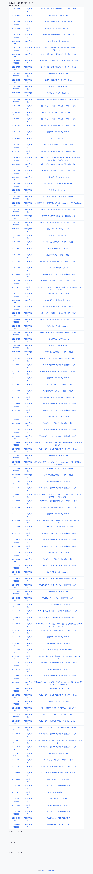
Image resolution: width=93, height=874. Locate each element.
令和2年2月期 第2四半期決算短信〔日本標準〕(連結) (58, 365)
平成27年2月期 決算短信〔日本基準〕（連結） (58, 559)
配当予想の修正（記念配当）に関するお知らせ (58, 391)
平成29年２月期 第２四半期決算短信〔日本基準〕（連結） (58, 501)
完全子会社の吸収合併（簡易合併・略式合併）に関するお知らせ (58, 99)
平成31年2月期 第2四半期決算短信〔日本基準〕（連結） (58, 404)
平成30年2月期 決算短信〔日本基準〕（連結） (58, 423)
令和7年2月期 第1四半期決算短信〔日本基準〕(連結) (58, 125)
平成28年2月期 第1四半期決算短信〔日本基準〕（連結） (58, 546)
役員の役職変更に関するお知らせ (58, 689)
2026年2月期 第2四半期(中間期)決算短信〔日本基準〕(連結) (58, 61)
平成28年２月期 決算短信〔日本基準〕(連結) (58, 527)
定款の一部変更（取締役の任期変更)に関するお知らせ (58, 708)
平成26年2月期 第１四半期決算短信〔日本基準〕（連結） (58, 630)
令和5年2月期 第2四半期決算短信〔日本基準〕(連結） (58, 216)
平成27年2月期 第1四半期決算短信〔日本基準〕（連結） (58, 585)
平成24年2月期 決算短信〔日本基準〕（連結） (58, 714)
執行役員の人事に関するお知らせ (58, 41)
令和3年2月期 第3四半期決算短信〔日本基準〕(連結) (58, 313)
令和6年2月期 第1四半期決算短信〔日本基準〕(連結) (58, 171)
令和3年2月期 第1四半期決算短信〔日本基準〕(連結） (58, 332)
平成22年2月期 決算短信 (58, 799)
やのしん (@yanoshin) (48, 871)
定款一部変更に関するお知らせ (58, 268)
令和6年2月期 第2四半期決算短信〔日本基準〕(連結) (58, 164)
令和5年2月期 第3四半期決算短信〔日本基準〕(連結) (58, 209)
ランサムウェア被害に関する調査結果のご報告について (58, 112)
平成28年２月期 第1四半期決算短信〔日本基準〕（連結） (58, 507)
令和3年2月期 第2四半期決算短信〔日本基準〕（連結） (58, 319)
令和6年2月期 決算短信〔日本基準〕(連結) (58, 145)
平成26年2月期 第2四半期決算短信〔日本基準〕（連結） (58, 617)
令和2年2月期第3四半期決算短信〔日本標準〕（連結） (58, 358)
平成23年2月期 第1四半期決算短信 (58, 786)
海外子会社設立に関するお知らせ (58, 572)
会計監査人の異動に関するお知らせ (58, 604)
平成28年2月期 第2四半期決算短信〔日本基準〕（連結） (58, 540)
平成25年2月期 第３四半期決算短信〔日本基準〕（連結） (58, 663)
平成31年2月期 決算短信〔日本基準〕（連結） (58, 384)
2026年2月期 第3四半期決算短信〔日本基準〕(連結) (58, 54)
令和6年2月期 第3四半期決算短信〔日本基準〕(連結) (58, 151)
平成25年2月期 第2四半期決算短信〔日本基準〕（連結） (58, 676)
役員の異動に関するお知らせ (58, 86)
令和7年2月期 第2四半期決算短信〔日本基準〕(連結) (58, 119)
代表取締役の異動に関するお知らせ (58, 481)
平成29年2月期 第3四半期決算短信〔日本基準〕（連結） (58, 488)
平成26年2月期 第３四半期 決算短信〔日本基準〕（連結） (58, 611)
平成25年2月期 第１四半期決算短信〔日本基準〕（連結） (58, 695)
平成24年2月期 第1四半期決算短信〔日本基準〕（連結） (58, 747)
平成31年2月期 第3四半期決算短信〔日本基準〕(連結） (58, 397)
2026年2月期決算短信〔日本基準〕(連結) (58, 22)
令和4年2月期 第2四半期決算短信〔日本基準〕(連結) (58, 274)
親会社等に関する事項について (58, 792)
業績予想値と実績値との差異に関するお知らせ (58, 196)
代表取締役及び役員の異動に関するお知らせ (58, 28)
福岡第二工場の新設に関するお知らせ (58, 255)
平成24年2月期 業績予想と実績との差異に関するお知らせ (58, 721)
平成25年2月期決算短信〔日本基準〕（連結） (58, 650)
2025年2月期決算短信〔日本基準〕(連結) (58, 80)
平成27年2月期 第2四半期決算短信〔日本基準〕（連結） (58, 578)
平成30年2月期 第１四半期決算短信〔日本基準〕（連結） (58, 449)
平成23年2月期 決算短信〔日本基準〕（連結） (58, 760)
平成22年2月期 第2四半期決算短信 (58, 818)
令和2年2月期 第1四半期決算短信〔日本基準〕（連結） (58, 371)
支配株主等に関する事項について (58, 15)
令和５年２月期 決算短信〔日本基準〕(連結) (58, 184)
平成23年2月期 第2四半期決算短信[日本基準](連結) (58, 773)
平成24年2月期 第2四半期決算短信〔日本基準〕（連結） (58, 734)
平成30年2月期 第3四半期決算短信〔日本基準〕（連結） (58, 430)
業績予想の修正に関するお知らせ (58, 779)
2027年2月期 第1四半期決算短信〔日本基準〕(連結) (58, 9)
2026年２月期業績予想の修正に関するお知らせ (58, 35)
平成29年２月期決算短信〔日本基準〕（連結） (58, 475)
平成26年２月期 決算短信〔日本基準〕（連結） (58, 598)
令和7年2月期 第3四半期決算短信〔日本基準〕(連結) (58, 106)
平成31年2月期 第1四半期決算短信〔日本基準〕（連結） (58, 410)
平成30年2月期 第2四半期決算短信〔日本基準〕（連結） (58, 436)
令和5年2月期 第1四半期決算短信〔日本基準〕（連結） (58, 222)
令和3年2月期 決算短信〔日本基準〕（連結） (58, 307)
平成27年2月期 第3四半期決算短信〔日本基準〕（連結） (58, 566)
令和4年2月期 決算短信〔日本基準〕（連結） (58, 242)
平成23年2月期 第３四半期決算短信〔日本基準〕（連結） (58, 766)
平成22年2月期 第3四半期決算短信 (58, 812)
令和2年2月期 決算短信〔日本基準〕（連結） (58, 352)
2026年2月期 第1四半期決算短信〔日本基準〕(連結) (58, 67)
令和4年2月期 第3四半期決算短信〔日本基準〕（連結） (58, 261)
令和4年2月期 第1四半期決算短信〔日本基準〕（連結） (58, 281)
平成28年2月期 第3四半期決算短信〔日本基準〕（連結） (58, 533)
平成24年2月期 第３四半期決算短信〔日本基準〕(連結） (58, 727)
